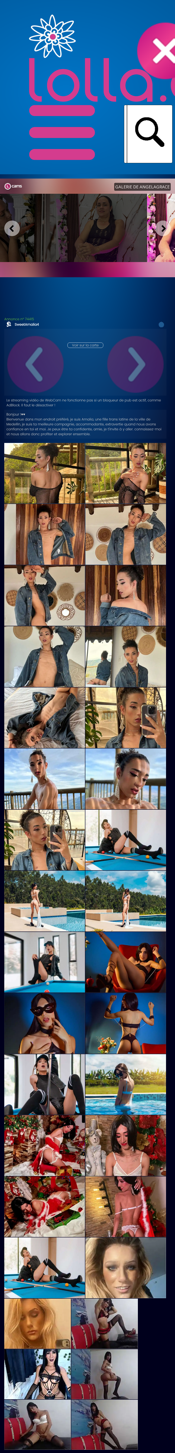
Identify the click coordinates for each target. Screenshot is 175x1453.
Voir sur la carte (85, 345)
